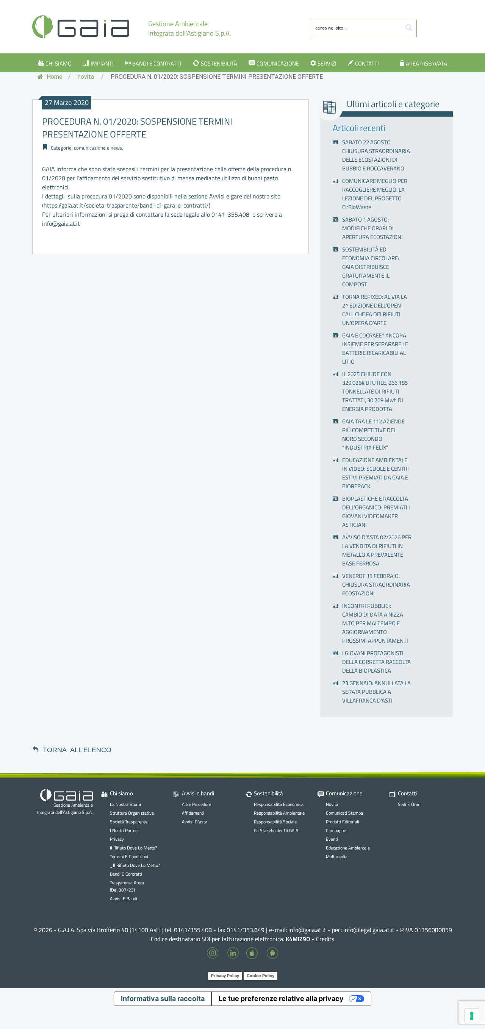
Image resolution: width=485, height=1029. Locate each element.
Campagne (336, 830)
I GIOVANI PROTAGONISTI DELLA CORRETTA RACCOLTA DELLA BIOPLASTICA (376, 662)
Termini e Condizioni (129, 856)
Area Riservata (426, 63)
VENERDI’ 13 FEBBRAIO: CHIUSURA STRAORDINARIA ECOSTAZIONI (376, 584)
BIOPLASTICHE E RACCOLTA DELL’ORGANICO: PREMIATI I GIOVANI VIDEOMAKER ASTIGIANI (376, 511)
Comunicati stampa (344, 813)
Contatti (367, 63)
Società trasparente (128, 821)
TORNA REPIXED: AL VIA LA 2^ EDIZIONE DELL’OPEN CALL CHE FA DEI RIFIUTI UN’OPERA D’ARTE (374, 309)
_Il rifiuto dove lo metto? (135, 865)
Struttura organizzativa (132, 813)
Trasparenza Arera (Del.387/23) (127, 886)
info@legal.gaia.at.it (368, 929)
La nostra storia (125, 804)
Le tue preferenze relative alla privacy (281, 998)
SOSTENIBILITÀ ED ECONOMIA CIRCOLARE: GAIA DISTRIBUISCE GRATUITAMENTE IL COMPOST (370, 267)
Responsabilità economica (279, 804)
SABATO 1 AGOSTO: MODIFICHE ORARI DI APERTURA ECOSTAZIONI (372, 228)
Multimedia (336, 856)
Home (54, 76)
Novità (332, 804)
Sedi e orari (409, 804)
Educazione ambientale (348, 847)
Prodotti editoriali (342, 821)
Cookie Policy (260, 975)
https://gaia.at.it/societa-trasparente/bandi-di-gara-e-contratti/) (127, 205)
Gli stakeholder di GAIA (276, 830)
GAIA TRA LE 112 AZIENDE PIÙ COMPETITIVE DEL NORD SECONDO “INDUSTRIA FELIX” (373, 434)
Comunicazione (278, 63)
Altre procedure (196, 804)
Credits (325, 938)
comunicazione (90, 147)
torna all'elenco (77, 749)
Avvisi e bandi (123, 898)
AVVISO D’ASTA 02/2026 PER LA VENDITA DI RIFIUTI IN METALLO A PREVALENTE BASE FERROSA (376, 550)
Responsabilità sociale (275, 821)
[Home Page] (80, 26)
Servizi (327, 63)
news (116, 147)
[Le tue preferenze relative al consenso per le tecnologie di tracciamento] (472, 1016)
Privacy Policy (225, 975)
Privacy (117, 839)
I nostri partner (124, 830)
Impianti (102, 63)
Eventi (332, 839)
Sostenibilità (219, 63)
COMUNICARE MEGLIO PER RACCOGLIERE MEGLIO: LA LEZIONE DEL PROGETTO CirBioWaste (374, 193)
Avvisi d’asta (194, 821)
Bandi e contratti (156, 63)
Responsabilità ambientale (279, 813)
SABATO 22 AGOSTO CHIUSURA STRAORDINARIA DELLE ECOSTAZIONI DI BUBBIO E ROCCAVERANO (376, 155)
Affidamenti (193, 813)
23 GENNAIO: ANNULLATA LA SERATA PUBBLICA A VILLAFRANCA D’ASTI (376, 692)
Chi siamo (58, 63)
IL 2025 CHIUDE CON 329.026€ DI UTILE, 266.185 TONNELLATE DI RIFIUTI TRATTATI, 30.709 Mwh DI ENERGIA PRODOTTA (375, 391)
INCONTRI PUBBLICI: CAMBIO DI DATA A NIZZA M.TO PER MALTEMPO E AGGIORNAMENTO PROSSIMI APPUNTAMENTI (375, 623)
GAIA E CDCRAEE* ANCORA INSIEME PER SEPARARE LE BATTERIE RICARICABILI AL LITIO (375, 348)
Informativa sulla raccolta (163, 998)
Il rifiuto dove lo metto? (133, 847)
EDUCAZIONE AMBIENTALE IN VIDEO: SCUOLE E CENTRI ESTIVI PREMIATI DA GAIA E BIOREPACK (375, 473)
